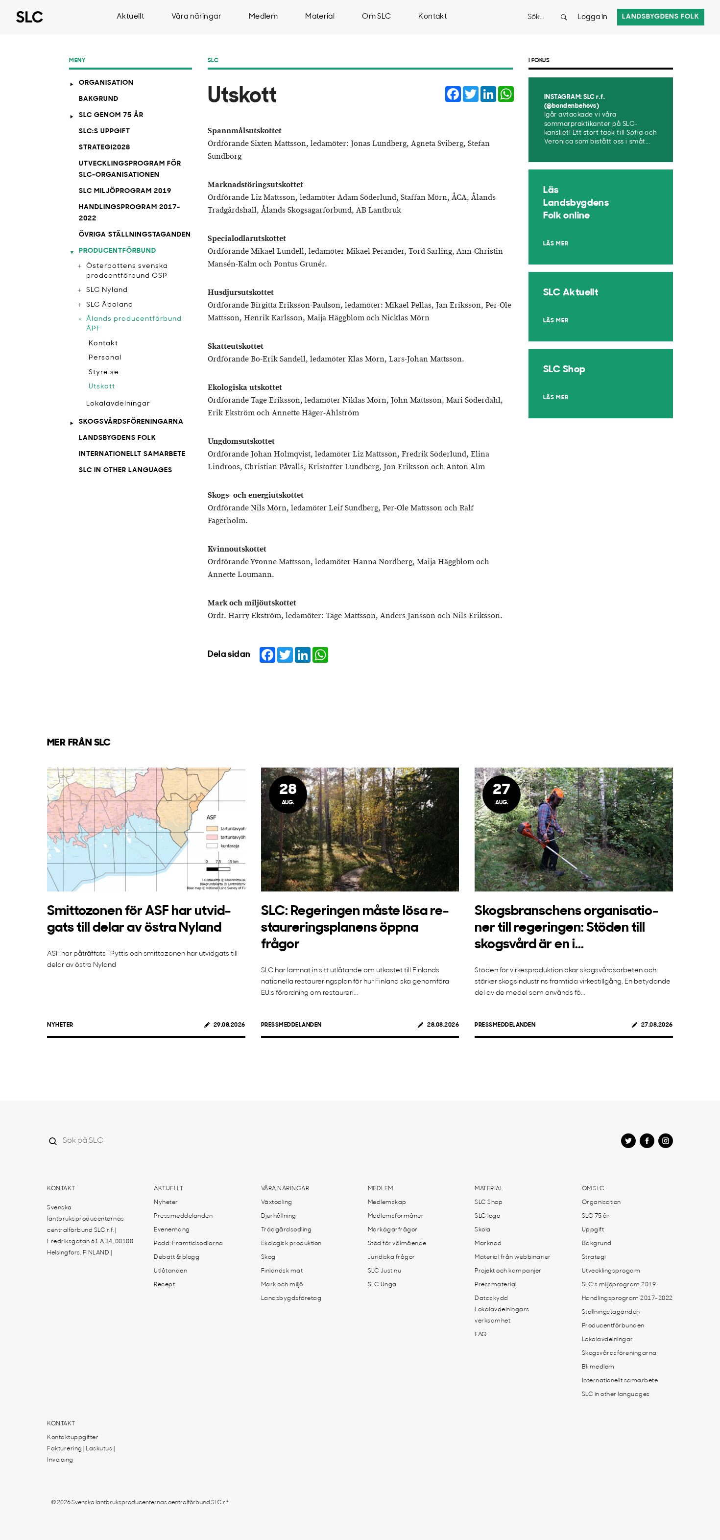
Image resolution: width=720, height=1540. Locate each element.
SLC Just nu (385, 1271)
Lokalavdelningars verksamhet (502, 1315)
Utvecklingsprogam (611, 1271)
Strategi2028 (104, 147)
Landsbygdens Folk (117, 438)
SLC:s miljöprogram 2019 (619, 1285)
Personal (105, 357)
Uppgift (593, 1230)
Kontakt (432, 17)
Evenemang (172, 1230)
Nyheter (60, 1025)
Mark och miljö (282, 1285)
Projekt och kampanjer (508, 1271)
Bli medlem (598, 1367)
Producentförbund (117, 251)
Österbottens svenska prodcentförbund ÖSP (127, 271)
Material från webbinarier (513, 1257)
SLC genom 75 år (111, 115)
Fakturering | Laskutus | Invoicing (81, 1454)
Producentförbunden (613, 1326)
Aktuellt (130, 17)
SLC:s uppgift (104, 131)
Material (320, 17)
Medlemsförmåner (396, 1216)
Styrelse (104, 372)
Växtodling (276, 1202)
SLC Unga (382, 1285)
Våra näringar (196, 17)
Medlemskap (387, 1202)
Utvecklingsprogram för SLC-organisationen (130, 169)
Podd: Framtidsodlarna (188, 1244)
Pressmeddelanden (291, 1025)
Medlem (263, 17)
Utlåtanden (170, 1271)
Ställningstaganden (611, 1312)
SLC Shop (489, 1202)
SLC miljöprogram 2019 (125, 191)
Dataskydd (491, 1298)
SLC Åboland (109, 305)
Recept (164, 1285)
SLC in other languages (125, 470)
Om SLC (376, 17)
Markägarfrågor (393, 1230)
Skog (268, 1257)
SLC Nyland (107, 290)
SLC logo (487, 1216)
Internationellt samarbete (132, 454)
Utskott (102, 386)
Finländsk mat (282, 1271)
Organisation (106, 83)
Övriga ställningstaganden (135, 235)
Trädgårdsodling (286, 1230)
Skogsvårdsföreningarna (131, 422)
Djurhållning (278, 1216)
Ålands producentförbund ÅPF (134, 324)
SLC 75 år (596, 1216)
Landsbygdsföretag (291, 1298)
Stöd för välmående (397, 1244)
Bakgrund (99, 99)
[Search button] (564, 17)
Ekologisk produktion (291, 1244)
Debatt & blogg (176, 1257)
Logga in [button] (592, 17)
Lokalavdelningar (118, 404)
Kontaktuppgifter (72, 1438)
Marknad (488, 1244)
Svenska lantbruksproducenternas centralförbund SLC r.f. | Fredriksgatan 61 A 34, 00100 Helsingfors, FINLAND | (90, 1230)
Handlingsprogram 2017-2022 (129, 213)
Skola (483, 1230)
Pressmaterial (496, 1285)
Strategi (594, 1257)
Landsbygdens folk (660, 17)
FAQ (481, 1335)
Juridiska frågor (391, 1257)
